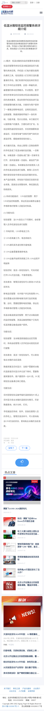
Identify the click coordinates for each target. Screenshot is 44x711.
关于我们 (7, 688)
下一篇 (25, 448)
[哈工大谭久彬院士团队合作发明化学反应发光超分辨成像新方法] (9, 534)
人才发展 (22, 691)
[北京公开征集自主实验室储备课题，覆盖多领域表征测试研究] (9, 585)
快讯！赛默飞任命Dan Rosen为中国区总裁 (27, 519)
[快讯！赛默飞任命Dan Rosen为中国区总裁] (9, 521)
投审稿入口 (7, 6)
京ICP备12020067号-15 (10, 706)
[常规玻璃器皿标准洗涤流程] (9, 560)
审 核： (7, 443)
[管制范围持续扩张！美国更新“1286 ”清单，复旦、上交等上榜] (9, 547)
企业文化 (12, 691)
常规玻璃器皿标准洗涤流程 (28, 558)
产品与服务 (26, 688)
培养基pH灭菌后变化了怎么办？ (28, 571)
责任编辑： (7, 440)
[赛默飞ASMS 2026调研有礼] (22, 490)
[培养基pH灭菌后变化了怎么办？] (9, 572)
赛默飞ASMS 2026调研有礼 (15, 509)
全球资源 (31, 691)
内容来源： (7, 438)
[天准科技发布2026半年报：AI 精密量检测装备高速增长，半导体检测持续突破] (22, 616)
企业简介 (36, 688)
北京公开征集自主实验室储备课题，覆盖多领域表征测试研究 (28, 583)
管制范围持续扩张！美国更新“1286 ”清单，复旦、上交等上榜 (28, 545)
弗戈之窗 (16, 688)
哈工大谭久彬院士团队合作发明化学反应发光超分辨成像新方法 (28, 532)
